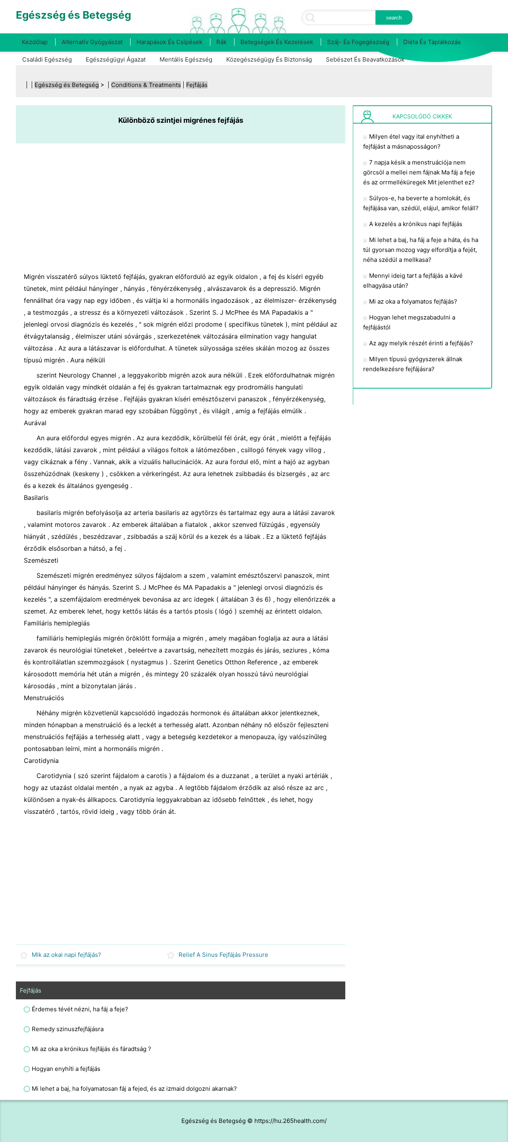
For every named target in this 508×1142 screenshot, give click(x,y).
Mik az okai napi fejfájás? (66, 954)
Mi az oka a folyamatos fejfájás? (413, 301)
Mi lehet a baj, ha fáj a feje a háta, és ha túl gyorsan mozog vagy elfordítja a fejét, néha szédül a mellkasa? (420, 249)
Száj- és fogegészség (358, 42)
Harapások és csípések (169, 42)
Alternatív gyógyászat (92, 42)
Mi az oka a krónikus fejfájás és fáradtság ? (91, 1049)
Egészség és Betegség (67, 85)
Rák (221, 42)
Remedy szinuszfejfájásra (68, 1029)
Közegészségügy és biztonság (269, 59)
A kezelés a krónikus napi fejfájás (415, 224)
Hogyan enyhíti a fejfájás (66, 1068)
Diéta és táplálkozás (432, 42)
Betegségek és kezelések (277, 42)
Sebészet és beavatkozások (365, 59)
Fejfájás (197, 85)
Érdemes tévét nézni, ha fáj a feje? (80, 1009)
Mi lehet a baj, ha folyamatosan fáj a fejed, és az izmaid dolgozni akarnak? (134, 1088)
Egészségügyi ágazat (116, 59)
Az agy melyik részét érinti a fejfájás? (421, 343)
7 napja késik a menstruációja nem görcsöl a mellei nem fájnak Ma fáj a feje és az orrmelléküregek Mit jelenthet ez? (419, 172)
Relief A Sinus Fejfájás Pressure (223, 954)
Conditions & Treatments (146, 85)
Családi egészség (47, 59)
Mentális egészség (186, 59)
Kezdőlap (35, 42)
